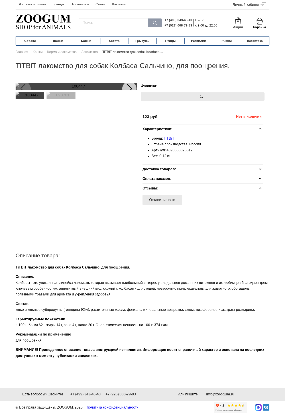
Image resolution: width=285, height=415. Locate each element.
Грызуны (142, 41)
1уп (203, 96)
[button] (129, 88)
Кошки (86, 41)
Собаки (30, 41)
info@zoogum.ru (220, 394)
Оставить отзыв (162, 200)
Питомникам (80, 4)
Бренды (58, 4)
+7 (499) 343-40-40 (178, 20)
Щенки (58, 41)
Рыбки (227, 41)
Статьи (101, 4)
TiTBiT (169, 138)
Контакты (119, 4)
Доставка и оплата (32, 4)
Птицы (170, 41)
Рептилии (198, 41)
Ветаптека (255, 41)
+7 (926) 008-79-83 (178, 25)
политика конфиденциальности (112, 407)
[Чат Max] (258, 407)
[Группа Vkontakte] (266, 407)
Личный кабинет (246, 4)
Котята (114, 41)
